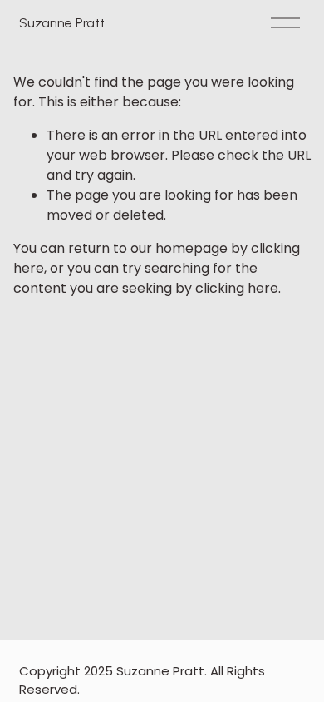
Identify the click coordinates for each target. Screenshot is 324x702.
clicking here (236, 288)
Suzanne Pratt (61, 23)
